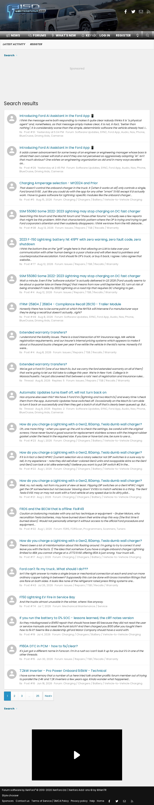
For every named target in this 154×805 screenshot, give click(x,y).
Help (92, 801)
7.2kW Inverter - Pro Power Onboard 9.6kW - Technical (62, 670)
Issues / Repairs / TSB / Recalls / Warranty (92, 228)
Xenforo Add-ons (87, 790)
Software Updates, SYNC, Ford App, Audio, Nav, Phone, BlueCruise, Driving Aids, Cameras (82, 134)
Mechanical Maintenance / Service (84, 606)
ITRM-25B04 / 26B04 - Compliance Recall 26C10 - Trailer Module (70, 304)
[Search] (147, 35)
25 (37, 696)
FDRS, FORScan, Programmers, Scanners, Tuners (94, 529)
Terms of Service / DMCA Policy (50, 801)
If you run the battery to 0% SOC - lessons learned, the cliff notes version (76, 618)
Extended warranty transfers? (43, 332)
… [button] (29, 696)
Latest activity (14, 44)
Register (36, 44)
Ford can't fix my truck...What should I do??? (53, 569)
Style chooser (10, 795)
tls (20, 132)
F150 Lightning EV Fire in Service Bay (47, 597)
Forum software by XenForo (34, 790)
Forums (39, 35)
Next (48, 696)
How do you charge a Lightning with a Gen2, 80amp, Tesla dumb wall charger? (80, 424)
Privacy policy (79, 801)
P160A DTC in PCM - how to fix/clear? (48, 646)
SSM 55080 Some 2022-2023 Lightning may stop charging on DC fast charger (80, 211)
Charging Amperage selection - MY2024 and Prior (58, 183)
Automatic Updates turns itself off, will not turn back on (62, 392)
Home (100, 801)
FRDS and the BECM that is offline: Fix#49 (51, 509)
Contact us (22, 801)
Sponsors (8, 801)
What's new (66, 35)
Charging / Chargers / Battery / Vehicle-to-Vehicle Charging (102, 200)
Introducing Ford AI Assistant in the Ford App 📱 (56, 115)
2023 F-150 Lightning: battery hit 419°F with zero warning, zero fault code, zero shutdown (80, 241)
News (15, 35)
